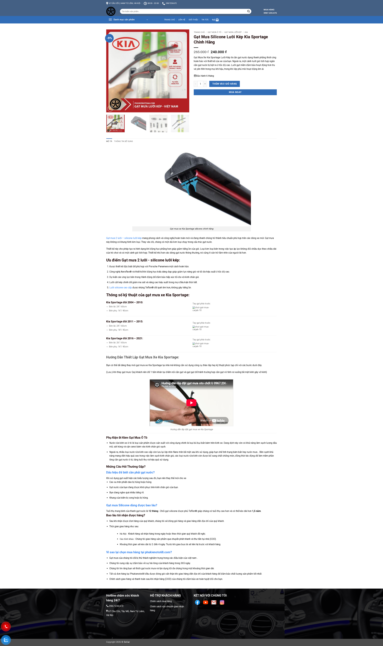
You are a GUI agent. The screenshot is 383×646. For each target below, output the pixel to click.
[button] (128, 19)
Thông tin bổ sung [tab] (123, 141)
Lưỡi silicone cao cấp (120, 287)
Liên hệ (181, 20)
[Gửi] (248, 11)
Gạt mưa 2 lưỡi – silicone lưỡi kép (124, 238)
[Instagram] (222, 602)
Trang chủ (169, 20)
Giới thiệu (193, 20)
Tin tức (205, 20)
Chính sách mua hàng (161, 601)
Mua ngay (235, 92)
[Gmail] (214, 602)
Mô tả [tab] (109, 141)
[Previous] (111, 71)
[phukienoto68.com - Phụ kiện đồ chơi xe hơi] (110, 11)
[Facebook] (197, 602)
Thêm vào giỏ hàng (224, 83)
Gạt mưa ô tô (214, 32)
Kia (246, 32)
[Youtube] (206, 602)
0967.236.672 (116, 606)
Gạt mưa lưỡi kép (233, 32)
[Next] (184, 71)
